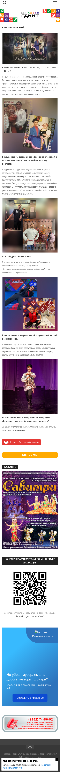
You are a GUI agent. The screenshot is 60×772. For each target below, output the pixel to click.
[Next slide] (54, 510)
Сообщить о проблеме (30, 697)
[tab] (10, 548)
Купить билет (30, 455)
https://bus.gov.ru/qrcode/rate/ (30, 616)
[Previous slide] (6, 510)
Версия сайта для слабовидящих (24, 442)
